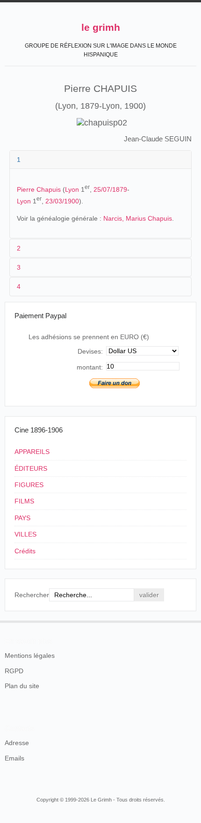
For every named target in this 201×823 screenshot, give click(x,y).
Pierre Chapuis (39, 189)
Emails (14, 758)
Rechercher (31, 595)
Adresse (17, 742)
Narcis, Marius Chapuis (137, 218)
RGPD (14, 671)
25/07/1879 (110, 189)
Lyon (72, 189)
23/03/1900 (62, 201)
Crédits (25, 551)
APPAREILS (32, 451)
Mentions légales (30, 655)
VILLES (25, 534)
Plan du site (22, 686)
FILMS (24, 501)
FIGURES (28, 484)
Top (190, 620)
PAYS (22, 518)
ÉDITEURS (30, 468)
